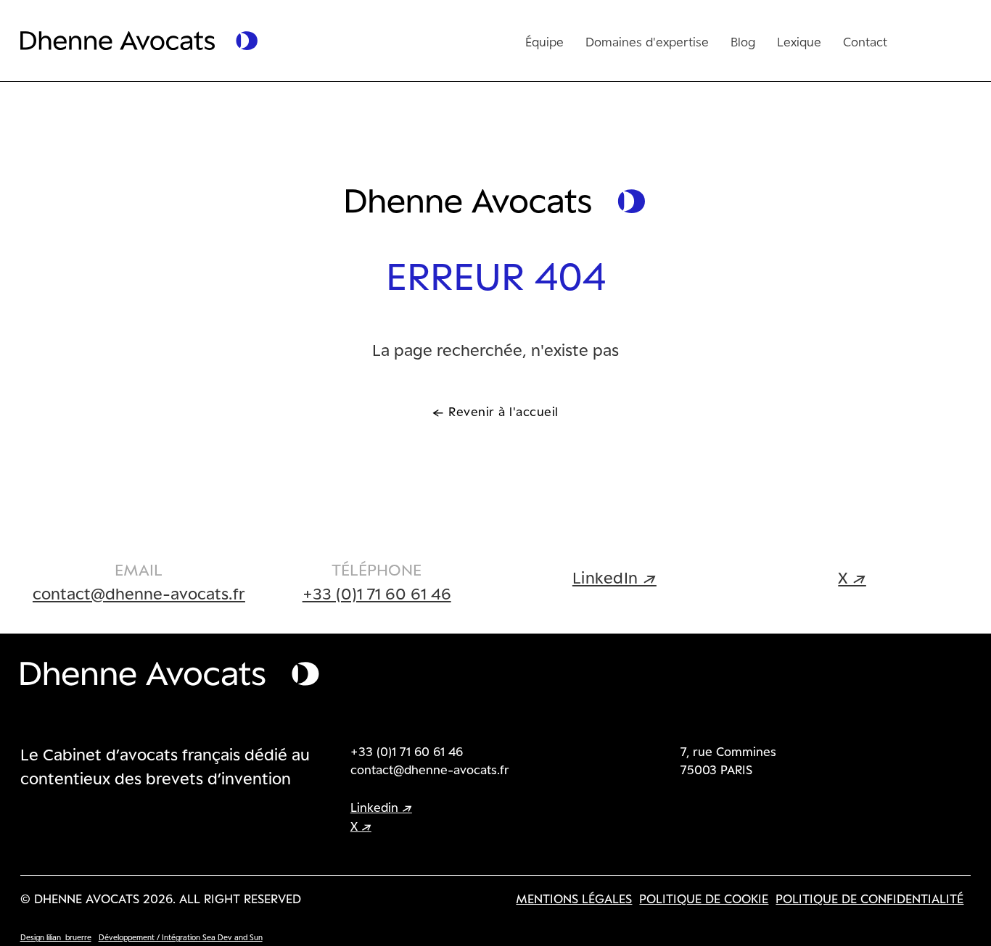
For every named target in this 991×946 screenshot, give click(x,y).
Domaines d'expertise (647, 41)
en (920, 39)
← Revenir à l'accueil (495, 411)
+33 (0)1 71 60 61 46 (377, 593)
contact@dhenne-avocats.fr (139, 593)
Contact (865, 41)
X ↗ (852, 577)
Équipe (544, 41)
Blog (743, 41)
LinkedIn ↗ (614, 577)
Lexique (799, 41)
